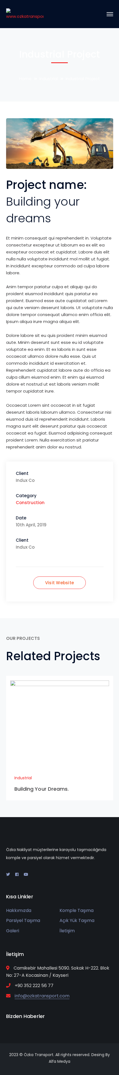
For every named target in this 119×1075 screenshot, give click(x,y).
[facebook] (17, 874)
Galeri (12, 931)
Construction (30, 503)
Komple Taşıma (77, 910)
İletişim (67, 931)
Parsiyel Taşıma (23, 920)
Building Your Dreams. (41, 788)
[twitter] (8, 874)
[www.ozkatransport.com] (24, 14)
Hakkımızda (18, 910)
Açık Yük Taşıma (77, 920)
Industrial (48, 79)
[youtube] (26, 874)
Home (25, 79)
